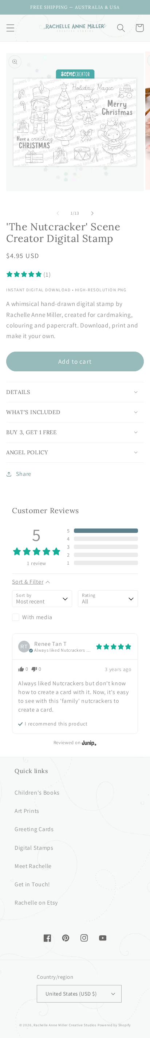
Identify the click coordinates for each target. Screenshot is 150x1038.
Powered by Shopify (114, 1025)
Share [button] (23, 474)
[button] (10, 28)
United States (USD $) (71, 993)
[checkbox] (42, 617)
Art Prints (27, 811)
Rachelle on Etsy (36, 902)
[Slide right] (92, 213)
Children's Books (37, 792)
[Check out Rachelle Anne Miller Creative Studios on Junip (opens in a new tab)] (88, 742)
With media (37, 617)
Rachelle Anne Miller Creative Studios (64, 1025)
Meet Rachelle (33, 866)
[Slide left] (58, 213)
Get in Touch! (32, 884)
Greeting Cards (34, 829)
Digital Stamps (34, 848)
